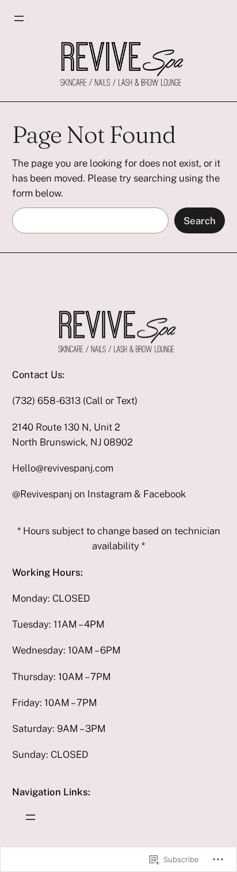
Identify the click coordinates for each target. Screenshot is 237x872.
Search (200, 221)
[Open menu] (19, 18)
